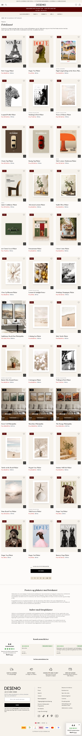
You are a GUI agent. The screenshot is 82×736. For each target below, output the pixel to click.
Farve (34, 14)
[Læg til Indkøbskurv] (24, 66)
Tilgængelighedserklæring (45, 701)
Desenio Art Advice (67, 687)
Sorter (59, 14)
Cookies (64, 698)
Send (17, 705)
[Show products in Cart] (79, 5)
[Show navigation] (2, 5)
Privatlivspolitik (66, 701)
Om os (39, 687)
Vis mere (41, 571)
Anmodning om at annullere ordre (66, 704)
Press (39, 690)
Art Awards (41, 708)
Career (40, 696)
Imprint (40, 693)
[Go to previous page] (32, 578)
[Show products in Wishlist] (76, 5)
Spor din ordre (65, 693)
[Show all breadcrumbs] (3, 18)
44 (47, 578)
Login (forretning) (42, 711)
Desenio (45, 731)
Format (43, 14)
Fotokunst (19, 18)
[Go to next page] (50, 578)
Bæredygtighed (42, 698)
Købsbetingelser (66, 696)
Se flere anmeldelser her (40, 659)
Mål (51, 14)
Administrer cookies (67, 708)
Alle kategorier (24, 14)
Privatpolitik (16, 708)
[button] (73, 729)
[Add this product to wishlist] (24, 37)
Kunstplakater (10, 18)
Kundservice (65, 690)
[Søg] (6, 5)
